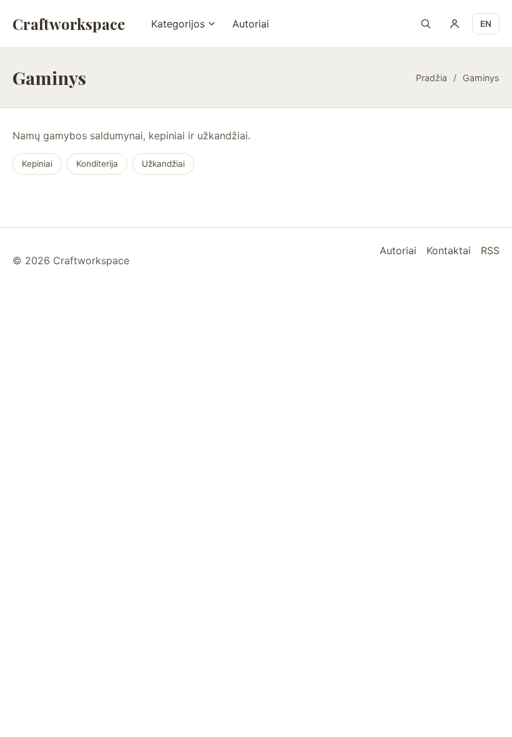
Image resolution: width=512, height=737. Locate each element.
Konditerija (97, 164)
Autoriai (250, 23)
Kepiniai (37, 164)
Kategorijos (178, 23)
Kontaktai (448, 250)
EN (485, 24)
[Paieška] (426, 23)
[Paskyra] (454, 23)
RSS (490, 250)
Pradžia (431, 77)
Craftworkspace (68, 24)
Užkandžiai (163, 164)
